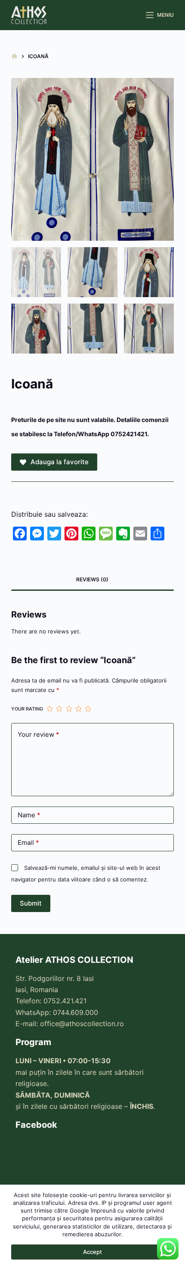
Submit (31, 903)
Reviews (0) (92, 579)
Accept (92, 1251)
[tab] (92, 579)
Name (29, 815)
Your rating (27, 709)
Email (28, 842)
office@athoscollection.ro (82, 1023)
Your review (38, 734)
